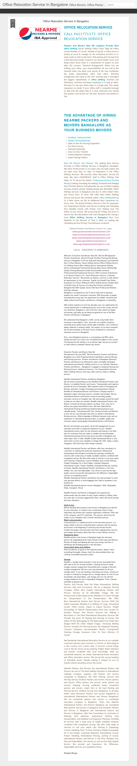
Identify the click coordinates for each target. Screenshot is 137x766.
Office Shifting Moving (109, 197)
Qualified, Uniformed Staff (79, 137)
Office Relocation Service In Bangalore (66, 21)
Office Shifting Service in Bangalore (89, 217)
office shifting (98, 79)
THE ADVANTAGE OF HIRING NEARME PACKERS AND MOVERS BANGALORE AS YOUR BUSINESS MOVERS (90, 122)
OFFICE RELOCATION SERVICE (88, 27)
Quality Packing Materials (79, 140)
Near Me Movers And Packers (78, 163)
